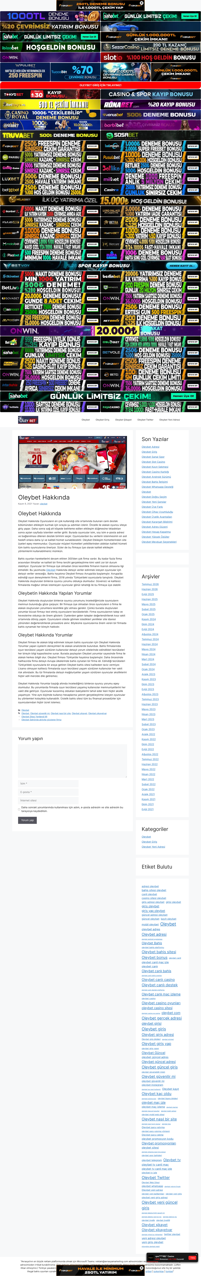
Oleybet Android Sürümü (156, 476)
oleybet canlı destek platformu (153, 990)
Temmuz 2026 (150, 584)
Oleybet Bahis (152, 943)
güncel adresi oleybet (154, 914)
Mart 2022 (148, 779)
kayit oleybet (168, 918)
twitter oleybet (172, 1234)
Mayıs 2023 (149, 709)
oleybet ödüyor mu (170, 1217)
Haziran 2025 (150, 599)
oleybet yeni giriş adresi (155, 1197)
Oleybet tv (172, 1160)
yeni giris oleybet (152, 1242)
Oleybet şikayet (79, 713)
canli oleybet (149, 894)
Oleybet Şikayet (123, 419)
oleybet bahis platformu (153, 947)
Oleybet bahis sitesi (159, 952)
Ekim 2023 (148, 684)
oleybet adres (151, 929)
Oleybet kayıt (170, 1089)
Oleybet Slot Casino (153, 461)
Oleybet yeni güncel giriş (159, 1205)
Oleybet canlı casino (158, 980)
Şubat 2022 (149, 784)
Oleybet (86, 419)
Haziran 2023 (150, 704)
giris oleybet (150, 906)
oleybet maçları (172, 1107)
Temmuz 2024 (150, 639)
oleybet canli (175, 958)
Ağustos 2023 (150, 694)
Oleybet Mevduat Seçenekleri (159, 541)
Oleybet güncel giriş (160, 1067)
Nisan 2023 (148, 714)
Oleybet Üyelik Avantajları (157, 516)
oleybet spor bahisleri (152, 1155)
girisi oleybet (173, 902)
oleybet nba (166, 1124)
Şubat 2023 (149, 724)
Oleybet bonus (154, 957)
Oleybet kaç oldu (156, 1093)
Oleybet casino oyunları (161, 1003)
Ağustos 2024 (150, 634)
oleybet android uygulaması (152, 939)
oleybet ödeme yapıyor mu (151, 1217)
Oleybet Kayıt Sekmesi (155, 466)
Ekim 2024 (148, 624)
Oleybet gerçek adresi (162, 1018)
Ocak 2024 (148, 669)
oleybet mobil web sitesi (153, 1114)
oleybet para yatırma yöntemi (156, 1131)
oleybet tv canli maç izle (157, 1168)
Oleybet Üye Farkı (152, 506)
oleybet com (171, 1013)
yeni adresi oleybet (154, 1238)
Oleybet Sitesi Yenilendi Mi (34, 716)
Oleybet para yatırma (153, 1127)
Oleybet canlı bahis (156, 971)
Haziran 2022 (150, 764)
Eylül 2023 (148, 689)
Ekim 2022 (148, 744)
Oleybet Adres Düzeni (155, 526)
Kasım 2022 (149, 739)
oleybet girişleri (168, 1039)
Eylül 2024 (148, 629)
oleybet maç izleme (153, 1106)
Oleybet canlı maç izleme (161, 994)
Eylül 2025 (148, 594)
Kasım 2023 (149, 679)
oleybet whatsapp (152, 1186)
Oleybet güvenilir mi (40, 713)
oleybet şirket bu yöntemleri (152, 1235)
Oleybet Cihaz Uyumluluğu (157, 511)
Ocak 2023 (148, 729)
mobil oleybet (150, 924)
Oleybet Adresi (150, 446)
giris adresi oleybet (153, 902)
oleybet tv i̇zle (149, 1172)
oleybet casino (149, 998)
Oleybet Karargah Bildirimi (157, 521)
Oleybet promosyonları (159, 1143)
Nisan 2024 (148, 654)
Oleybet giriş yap (156, 1043)
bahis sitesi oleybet (154, 890)
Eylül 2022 (148, 749)
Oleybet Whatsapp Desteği (157, 486)
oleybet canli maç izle (155, 962)
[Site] (50, 146)
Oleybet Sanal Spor (153, 456)
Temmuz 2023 (150, 699)
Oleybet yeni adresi (152, 1190)
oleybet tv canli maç (155, 1164)
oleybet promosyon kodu (157, 1138)
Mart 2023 (148, 719)
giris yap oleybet (153, 911)
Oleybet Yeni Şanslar (154, 501)
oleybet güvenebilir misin (153, 1072)
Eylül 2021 (148, 809)
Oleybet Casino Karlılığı (155, 471)
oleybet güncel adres (155, 1057)
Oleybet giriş (154, 1028)
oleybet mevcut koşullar (151, 1111)
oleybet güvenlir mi (153, 1081)
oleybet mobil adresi (168, 1111)
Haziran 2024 (150, 644)
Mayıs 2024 (149, 649)
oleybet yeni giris (174, 1194)
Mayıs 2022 (148, 769)
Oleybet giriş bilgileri (151, 1039)
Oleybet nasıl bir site (61, 713)
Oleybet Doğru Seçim (154, 496)
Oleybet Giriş (102, 419)
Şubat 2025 (149, 609)
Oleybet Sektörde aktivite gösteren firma (41, 719)
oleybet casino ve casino (151, 1013)
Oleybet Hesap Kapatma (156, 531)
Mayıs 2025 (148, 604)
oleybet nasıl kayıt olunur (151, 1124)
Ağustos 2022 (150, 754)
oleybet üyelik (148, 1220)
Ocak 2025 (148, 614)
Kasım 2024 (149, 619)
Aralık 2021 (148, 794)
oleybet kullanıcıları (149, 1099)
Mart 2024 (148, 659)
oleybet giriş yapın (150, 1048)
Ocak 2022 (148, 789)
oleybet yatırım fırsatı (173, 1186)
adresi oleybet (150, 886)
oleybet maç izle (154, 1102)
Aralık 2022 (148, 734)
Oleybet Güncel (153, 1053)
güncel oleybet (150, 918)
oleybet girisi (151, 1023)
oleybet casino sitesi (157, 1008)
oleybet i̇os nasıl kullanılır (151, 1089)
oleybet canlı (150, 966)
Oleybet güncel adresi (159, 1062)
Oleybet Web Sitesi (151, 1182)
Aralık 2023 (148, 674)
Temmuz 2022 (150, 759)
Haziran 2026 (150, 589)
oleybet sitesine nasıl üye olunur (154, 1152)
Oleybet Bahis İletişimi (155, 481)
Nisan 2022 (148, 774)
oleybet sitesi (150, 1147)
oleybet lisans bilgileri (168, 1098)
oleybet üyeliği (163, 1220)
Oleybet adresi (154, 934)
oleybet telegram (152, 1160)
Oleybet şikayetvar (97, 713)
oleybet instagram (152, 1084)
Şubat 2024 (149, 664)
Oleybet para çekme (152, 1134)
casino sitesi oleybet (154, 898)
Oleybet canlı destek (160, 985)
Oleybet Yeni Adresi (169, 419)
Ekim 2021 (148, 804)
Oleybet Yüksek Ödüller (155, 536)
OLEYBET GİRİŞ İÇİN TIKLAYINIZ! (101, 85)
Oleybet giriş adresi (158, 1034)
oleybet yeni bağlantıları (153, 1194)
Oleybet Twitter (145, 419)
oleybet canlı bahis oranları (152, 976)
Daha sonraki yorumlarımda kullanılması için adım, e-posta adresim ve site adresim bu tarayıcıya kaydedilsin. (72, 809)
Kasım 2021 (148, 799)
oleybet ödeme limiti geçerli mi (153, 1213)
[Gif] (100, 200)
